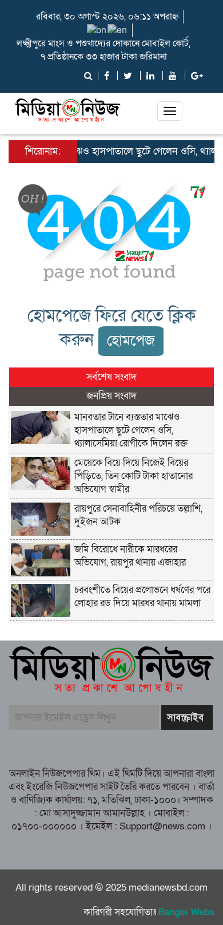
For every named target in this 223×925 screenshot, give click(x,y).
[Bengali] (97, 29)
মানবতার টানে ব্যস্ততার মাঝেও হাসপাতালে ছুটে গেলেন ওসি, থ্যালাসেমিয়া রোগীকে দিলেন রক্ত (131, 430)
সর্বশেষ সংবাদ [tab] (111, 377)
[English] (117, 29)
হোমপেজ (131, 340)
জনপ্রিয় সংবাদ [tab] (111, 395)
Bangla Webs (186, 912)
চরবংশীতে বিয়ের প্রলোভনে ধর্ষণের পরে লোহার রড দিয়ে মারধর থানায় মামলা (142, 596)
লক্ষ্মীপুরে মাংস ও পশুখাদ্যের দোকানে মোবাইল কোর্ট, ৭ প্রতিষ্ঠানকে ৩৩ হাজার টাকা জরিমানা (103, 50)
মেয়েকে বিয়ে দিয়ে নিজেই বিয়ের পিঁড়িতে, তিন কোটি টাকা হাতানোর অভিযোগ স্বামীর (133, 476)
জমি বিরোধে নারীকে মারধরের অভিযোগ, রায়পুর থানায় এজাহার (130, 556)
